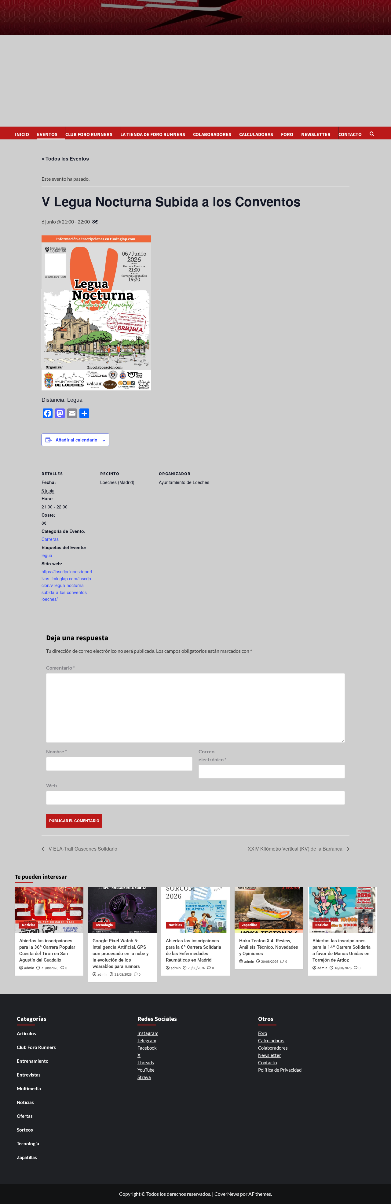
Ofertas (25, 1116)
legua (47, 555)
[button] (373, 134)
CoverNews (226, 1194)
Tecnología (104, 925)
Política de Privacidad (279, 1070)
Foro (287, 134)
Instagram (147, 1033)
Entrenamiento (33, 1061)
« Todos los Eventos (65, 158)
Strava (144, 1077)
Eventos (47, 134)
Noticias (28, 925)
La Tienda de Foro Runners (152, 134)
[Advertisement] (195, 81)
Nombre (56, 751)
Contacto (350, 134)
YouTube (146, 1070)
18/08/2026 (343, 968)
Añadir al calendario (76, 440)
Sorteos (25, 1129)
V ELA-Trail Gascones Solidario (82, 848)
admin (29, 968)
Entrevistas (29, 1074)
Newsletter (316, 134)
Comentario (60, 667)
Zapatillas (249, 925)
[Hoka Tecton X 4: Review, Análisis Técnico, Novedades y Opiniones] (269, 910)
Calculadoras (256, 134)
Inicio (22, 134)
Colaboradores (212, 134)
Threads (145, 1062)
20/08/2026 (196, 968)
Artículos (26, 1033)
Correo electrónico (212, 755)
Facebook (147, 1048)
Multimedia (29, 1088)
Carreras (50, 539)
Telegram (146, 1040)
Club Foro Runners (88, 134)
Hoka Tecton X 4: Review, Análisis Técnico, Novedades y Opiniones (268, 947)
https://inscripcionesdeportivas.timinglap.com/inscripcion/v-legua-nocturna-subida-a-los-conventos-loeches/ (67, 585)
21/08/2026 (49, 968)
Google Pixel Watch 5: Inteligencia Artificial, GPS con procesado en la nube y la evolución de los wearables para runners (120, 953)
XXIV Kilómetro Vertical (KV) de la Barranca (296, 848)
